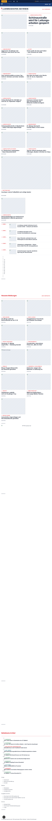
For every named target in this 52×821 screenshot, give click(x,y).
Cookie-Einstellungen (31, 819)
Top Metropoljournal (8, 799)
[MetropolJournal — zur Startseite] (5, 4)
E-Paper (4, 1)
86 (4, 272)
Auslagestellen (7, 791)
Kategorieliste (7, 804)
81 (4, 264)
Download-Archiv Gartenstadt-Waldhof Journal (14, 797)
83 (4, 267)
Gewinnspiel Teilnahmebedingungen (12, 805)
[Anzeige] (26, 587)
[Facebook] (14, 1)
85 (4, 270)
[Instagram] (17, 1)
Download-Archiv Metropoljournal (11, 796)
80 (4, 262)
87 (4, 273)
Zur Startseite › (46, 295)
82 (4, 265)
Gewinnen (10, 1)
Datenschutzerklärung (9, 781)
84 (4, 269)
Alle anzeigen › (46, 9)
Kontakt (5, 782)
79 (4, 261)
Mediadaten (6, 788)
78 (4, 259)
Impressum (6, 779)
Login (5, 807)
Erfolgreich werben (8, 789)
